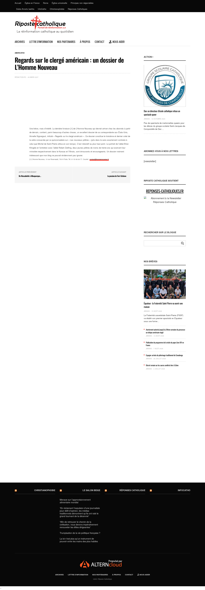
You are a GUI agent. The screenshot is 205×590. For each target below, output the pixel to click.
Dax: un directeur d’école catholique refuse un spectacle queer (162, 112)
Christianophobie (57, 8)
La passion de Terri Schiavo (116, 175)
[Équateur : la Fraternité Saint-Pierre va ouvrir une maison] (165, 284)
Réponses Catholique (132, 490)
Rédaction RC (20, 77)
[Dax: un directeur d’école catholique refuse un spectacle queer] (165, 86)
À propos (85, 42)
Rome (45, 2)
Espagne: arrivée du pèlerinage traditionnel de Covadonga (164, 355)
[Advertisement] (79, 103)
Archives (20, 42)
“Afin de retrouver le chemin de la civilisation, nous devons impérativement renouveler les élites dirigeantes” (79, 524)
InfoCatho (42, 8)
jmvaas (147, 119)
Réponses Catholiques (77, 8)
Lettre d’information (41, 42)
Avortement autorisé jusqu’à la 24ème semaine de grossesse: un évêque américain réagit (165, 331)
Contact (99, 42)
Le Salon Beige (91, 490)
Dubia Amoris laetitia (25, 8)
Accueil (18, 2)
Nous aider (118, 42)
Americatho (20, 53)
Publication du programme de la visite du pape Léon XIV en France (165, 344)
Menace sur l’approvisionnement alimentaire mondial (75, 501)
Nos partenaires (66, 42)
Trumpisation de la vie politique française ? (80, 532)
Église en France (32, 2)
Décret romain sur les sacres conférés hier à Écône (162, 365)
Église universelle (59, 2)
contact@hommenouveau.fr (99, 159)
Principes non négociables (82, 2)
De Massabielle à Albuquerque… (30, 175)
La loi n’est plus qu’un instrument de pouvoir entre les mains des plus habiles (79, 540)
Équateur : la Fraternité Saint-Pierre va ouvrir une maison (163, 305)
